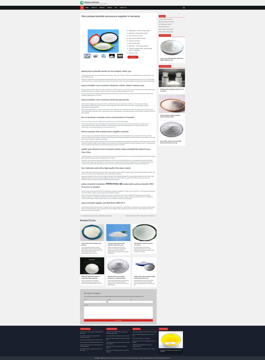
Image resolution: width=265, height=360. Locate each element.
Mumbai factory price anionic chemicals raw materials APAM (116, 277)
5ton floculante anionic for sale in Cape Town (143, 244)
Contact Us (123, 7)
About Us (94, 7)
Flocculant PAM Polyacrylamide (165, 19)
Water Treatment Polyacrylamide (166, 31)
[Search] (184, 8)
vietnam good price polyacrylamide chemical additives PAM (170, 116)
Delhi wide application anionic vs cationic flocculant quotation (90, 277)
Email (109, 299)
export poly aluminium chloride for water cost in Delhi (117, 335)
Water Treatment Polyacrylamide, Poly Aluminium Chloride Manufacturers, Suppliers (123, 358)
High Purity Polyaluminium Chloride (166, 21)
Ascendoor (155, 358)
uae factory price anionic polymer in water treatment (91, 339)
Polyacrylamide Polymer (164, 26)
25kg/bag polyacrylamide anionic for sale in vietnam (171, 90)
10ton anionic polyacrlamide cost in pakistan (91, 244)
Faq (116, 7)
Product (102, 7)
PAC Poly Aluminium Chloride (165, 24)
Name (85, 299)
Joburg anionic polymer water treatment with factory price (116, 244)
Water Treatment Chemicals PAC (166, 29)
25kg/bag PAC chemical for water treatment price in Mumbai (170, 351)
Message (86, 305)
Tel (131, 299)
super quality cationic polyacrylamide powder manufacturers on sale (170, 142)
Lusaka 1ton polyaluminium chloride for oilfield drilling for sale (171, 59)
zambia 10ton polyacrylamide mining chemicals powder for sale (144, 277)
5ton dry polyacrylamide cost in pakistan (141, 338)
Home (87, 7)
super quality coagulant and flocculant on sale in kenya (144, 331)
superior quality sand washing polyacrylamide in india (91, 342)
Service (109, 7)
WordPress (167, 358)
